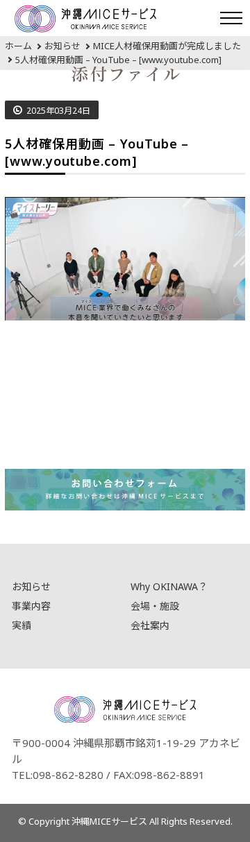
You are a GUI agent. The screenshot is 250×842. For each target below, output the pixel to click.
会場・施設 (155, 605)
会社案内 (150, 625)
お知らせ (31, 586)
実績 (21, 625)
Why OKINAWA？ (169, 586)
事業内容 (31, 605)
